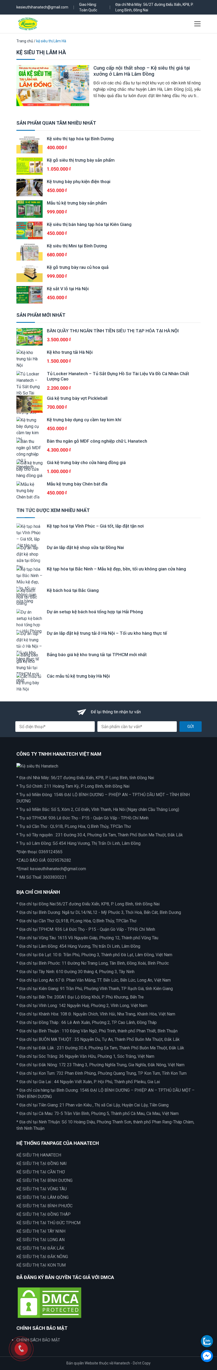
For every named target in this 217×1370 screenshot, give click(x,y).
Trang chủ (24, 41)
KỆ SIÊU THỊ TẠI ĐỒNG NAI (41, 1163)
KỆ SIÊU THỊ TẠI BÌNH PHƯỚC (44, 1205)
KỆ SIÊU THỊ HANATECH (38, 1155)
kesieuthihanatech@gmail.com (42, 7)
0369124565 (50, 851)
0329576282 (59, 860)
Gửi (190, 726)
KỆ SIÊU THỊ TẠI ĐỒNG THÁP (43, 1214)
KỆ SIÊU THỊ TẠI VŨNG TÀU (41, 1188)
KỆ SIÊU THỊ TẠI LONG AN (40, 1239)
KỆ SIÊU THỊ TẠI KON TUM (41, 1265)
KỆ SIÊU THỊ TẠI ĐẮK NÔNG (42, 1256)
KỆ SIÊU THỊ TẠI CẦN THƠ (40, 1171)
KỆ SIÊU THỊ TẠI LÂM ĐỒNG (42, 1197)
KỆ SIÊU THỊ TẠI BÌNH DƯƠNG (44, 1180)
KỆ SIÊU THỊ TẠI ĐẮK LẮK (40, 1248)
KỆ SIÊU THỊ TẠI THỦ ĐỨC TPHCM (48, 1222)
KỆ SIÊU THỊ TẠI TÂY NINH (40, 1231)
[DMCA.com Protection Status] (49, 1302)
